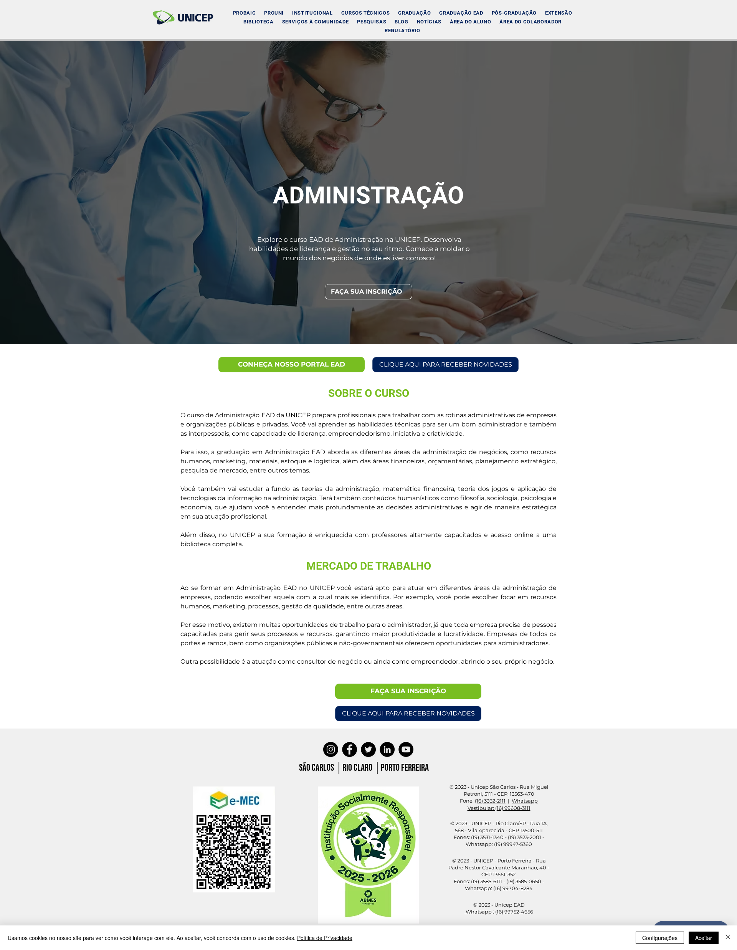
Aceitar (703, 938)
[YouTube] (405, 749)
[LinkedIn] (387, 749)
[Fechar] (727, 938)
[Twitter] (368, 749)
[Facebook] (349, 749)
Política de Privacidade (324, 938)
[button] (312, 13)
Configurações (660, 938)
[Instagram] (330, 749)
